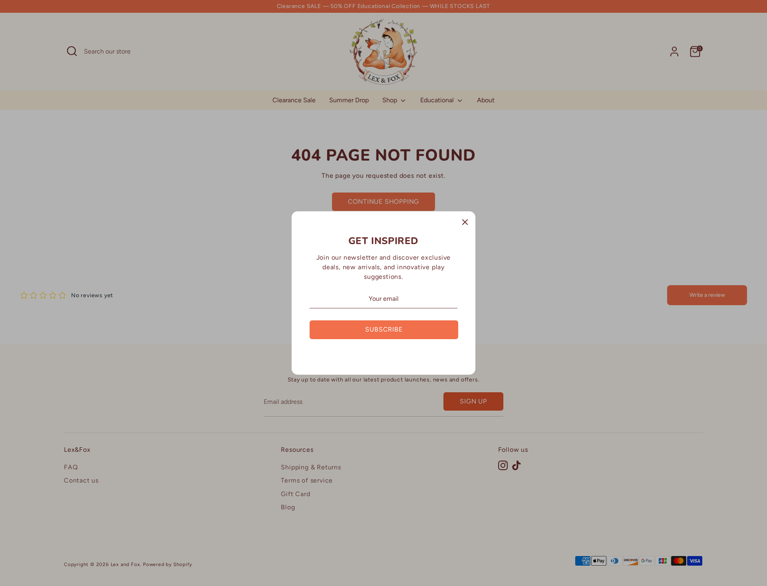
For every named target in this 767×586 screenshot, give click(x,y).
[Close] (465, 221)
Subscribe (383, 329)
